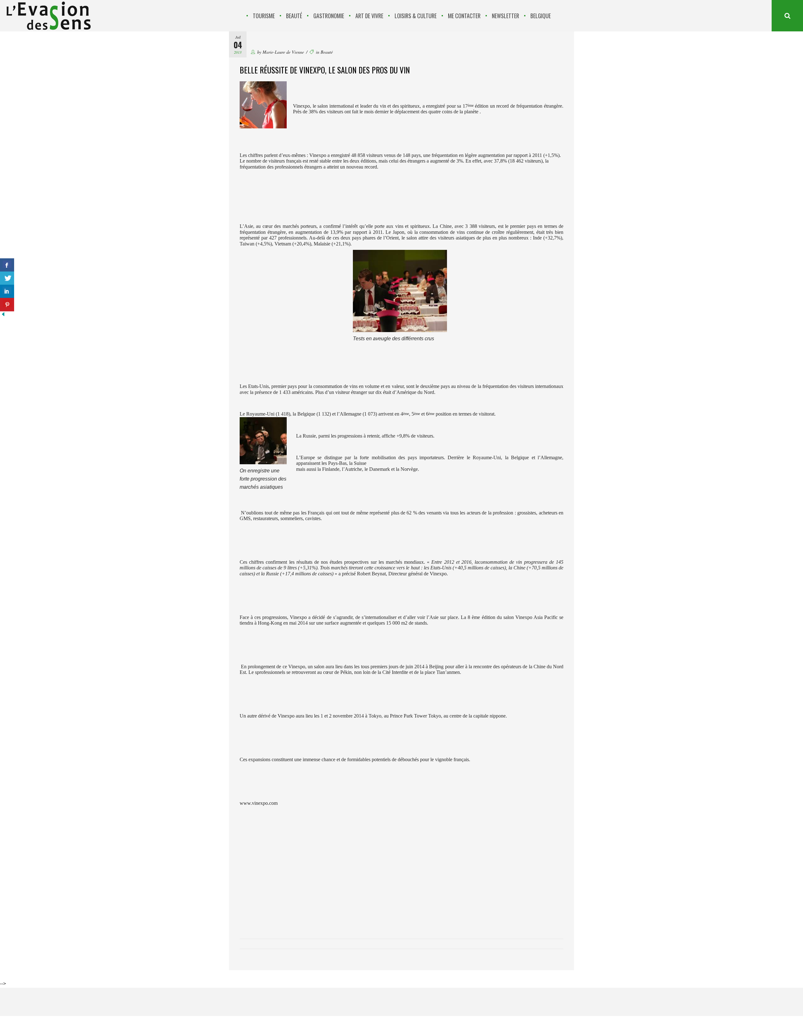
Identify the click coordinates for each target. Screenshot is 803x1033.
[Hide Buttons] (3, 315)
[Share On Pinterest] (7, 304)
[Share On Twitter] (7, 278)
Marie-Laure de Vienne (283, 52)
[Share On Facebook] (7, 265)
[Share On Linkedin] (7, 291)
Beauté (327, 52)
